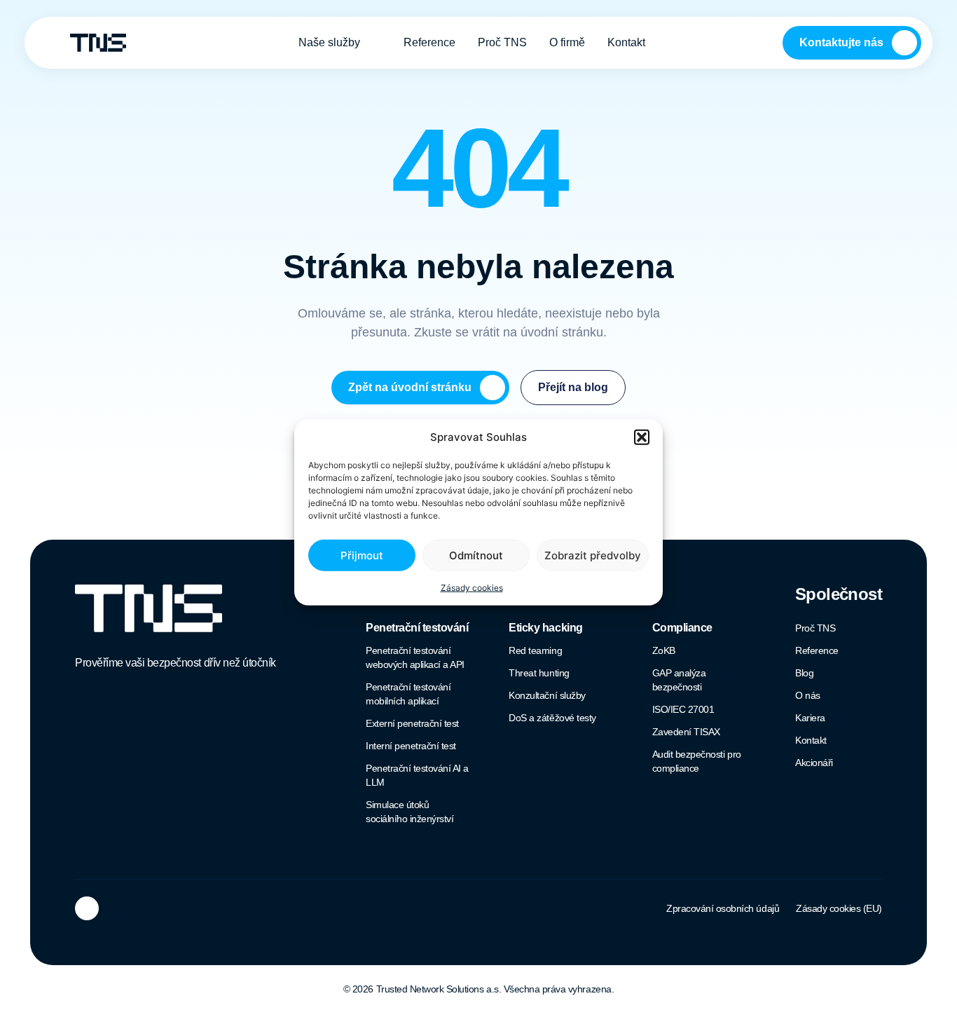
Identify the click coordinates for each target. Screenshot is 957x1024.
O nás (807, 695)
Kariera (810, 717)
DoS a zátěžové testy (552, 717)
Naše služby (329, 42)
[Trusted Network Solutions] (98, 43)
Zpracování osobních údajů (722, 908)
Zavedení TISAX (686, 731)
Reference (429, 42)
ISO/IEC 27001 (683, 709)
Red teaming (535, 650)
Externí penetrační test (412, 723)
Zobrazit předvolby (592, 554)
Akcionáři (814, 762)
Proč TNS (502, 42)
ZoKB (663, 650)
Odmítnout (476, 554)
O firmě (567, 42)
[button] (642, 437)
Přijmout (361, 554)
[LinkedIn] (87, 908)
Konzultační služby (547, 695)
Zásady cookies (472, 587)
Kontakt (626, 42)
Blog (804, 672)
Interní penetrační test (411, 745)
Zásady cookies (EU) (839, 908)
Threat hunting (539, 672)
